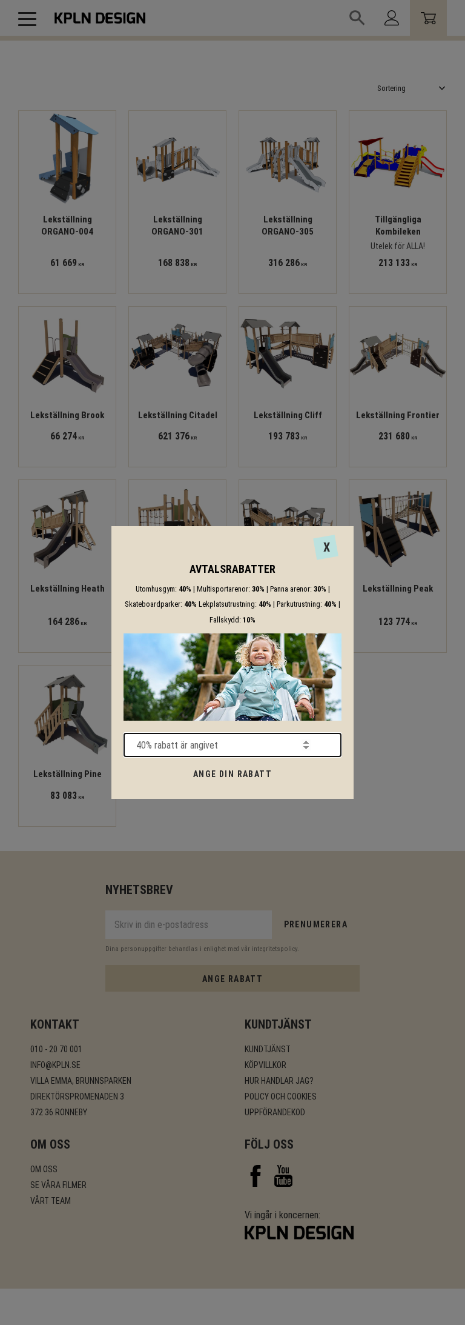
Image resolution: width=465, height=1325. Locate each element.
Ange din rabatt (232, 774)
